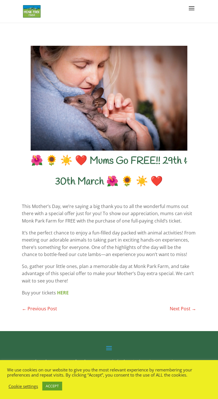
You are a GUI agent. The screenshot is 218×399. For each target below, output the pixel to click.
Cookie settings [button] (23, 386)
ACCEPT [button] (52, 385)
